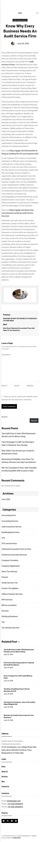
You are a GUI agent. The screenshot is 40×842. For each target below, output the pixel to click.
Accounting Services (10, 521)
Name (5, 386)
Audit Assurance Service (20, 20)
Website (30, 386)
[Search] (37, 13)
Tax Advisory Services (10, 628)
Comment (6, 355)
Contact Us (5, 786)
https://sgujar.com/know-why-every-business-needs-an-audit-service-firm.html (18, 213)
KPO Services (7, 600)
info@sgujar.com (14, 801)
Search (4, 417)
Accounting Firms (9, 515)
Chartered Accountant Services (14, 555)
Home (3, 766)
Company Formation (10, 560)
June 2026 (6, 499)
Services (5, 611)
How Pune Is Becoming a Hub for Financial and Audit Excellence (19, 664)
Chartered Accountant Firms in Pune (16, 549)
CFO (3, 538)
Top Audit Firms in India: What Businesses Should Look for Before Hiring (19, 650)
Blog (3, 781)
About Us (5, 771)
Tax (3, 622)
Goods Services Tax (10, 583)
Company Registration (11, 566)
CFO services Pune (9, 543)
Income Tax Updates (10, 588)
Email (17, 386)
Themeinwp (17, 838)
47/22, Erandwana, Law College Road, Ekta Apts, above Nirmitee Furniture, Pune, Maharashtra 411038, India (19, 750)
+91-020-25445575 (15, 804)
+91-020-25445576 (15, 807)
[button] (20, 13)
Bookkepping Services (10, 532)
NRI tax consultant (9, 605)
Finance (5, 577)
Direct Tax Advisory (9, 571)
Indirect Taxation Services (12, 594)
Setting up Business (10, 616)
